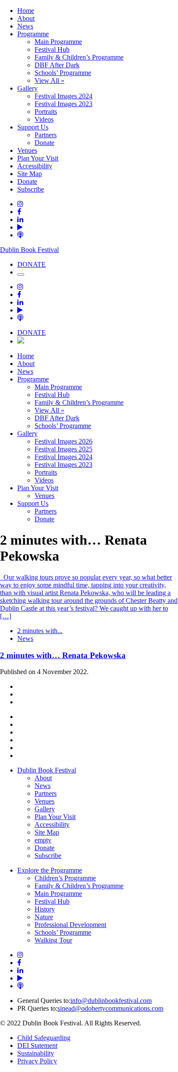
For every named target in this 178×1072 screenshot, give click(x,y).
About (26, 18)
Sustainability (35, 1053)
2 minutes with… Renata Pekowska (63, 655)
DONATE (31, 264)
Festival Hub (52, 49)
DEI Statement (37, 1045)
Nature (44, 917)
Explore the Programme (49, 870)
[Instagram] (20, 204)
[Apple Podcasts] (20, 235)
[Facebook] (19, 211)
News (25, 26)
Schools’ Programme (63, 72)
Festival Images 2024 (63, 96)
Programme (33, 34)
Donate (44, 142)
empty (43, 840)
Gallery (27, 88)
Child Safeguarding (43, 1037)
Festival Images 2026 (63, 441)
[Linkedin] (20, 219)
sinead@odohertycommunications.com (110, 1008)
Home (25, 10)
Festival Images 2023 (63, 103)
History (45, 909)
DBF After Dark (57, 65)
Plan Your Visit (37, 158)
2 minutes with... (40, 630)
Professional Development (70, 924)
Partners (46, 135)
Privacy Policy (37, 1061)
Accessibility (34, 166)
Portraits (46, 111)
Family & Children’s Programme (79, 57)
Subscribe (30, 189)
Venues (27, 150)
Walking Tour (53, 940)
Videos (44, 119)
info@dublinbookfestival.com (111, 1000)
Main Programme (58, 41)
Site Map (29, 173)
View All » (49, 80)
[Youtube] (20, 227)
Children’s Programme (65, 878)
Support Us (32, 127)
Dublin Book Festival (29, 249)
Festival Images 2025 (63, 449)
